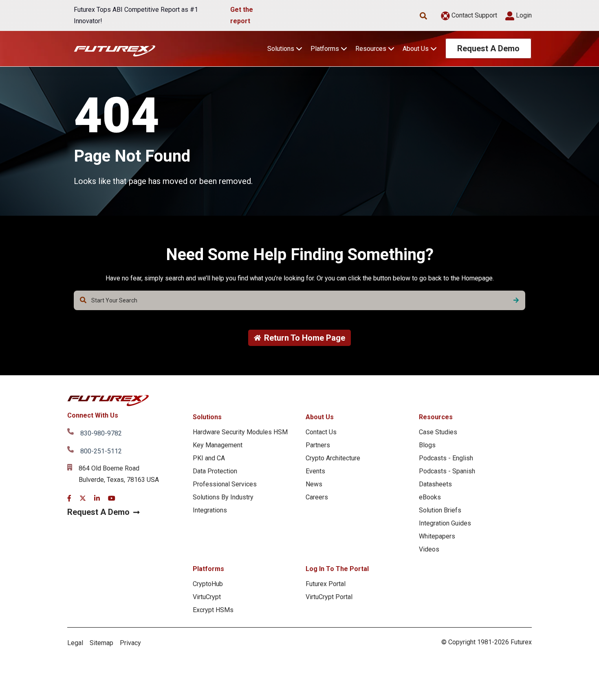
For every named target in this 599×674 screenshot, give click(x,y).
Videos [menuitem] (429, 549)
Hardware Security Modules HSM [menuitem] (240, 432)
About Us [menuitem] (320, 417)
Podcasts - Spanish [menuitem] (447, 471)
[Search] (516, 300)
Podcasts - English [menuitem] (446, 458)
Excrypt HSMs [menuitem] (213, 610)
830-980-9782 (101, 433)
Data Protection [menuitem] (215, 471)
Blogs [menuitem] (427, 445)
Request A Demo (488, 48)
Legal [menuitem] (75, 643)
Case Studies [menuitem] (438, 432)
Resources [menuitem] (436, 417)
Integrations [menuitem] (210, 510)
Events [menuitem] (315, 471)
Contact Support (473, 15)
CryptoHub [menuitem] (208, 584)
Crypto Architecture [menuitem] (333, 458)
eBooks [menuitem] (430, 497)
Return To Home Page (304, 338)
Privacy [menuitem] (130, 643)
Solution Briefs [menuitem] (440, 510)
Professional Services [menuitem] (225, 484)
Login (523, 15)
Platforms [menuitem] (208, 569)
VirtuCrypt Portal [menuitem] (329, 597)
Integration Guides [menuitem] (445, 523)
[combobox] (299, 300)
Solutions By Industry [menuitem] (223, 497)
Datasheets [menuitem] (435, 484)
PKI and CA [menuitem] (209, 458)
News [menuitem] (314, 484)
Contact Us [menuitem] (321, 432)
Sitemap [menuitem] (101, 643)
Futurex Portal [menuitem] (326, 584)
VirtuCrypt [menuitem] (207, 597)
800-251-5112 (101, 451)
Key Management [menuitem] (217, 445)
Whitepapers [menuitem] (437, 536)
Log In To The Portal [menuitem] (337, 569)
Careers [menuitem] (317, 497)
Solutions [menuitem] (207, 417)
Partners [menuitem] (318, 445)
